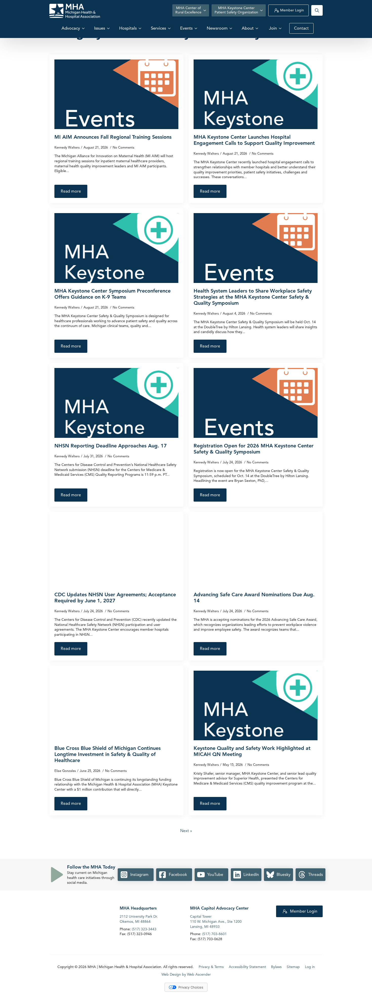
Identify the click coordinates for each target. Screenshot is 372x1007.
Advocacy (70, 28)
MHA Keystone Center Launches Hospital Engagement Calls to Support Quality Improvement (254, 140)
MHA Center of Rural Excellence (188, 10)
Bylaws (276, 967)
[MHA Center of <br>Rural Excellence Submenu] (205, 10)
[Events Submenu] (196, 28)
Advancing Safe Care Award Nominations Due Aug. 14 (254, 598)
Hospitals (128, 28)
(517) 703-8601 (214, 934)
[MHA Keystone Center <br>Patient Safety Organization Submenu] (262, 10)
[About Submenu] (257, 28)
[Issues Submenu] (109, 28)
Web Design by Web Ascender (186, 974)
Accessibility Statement (247, 967)
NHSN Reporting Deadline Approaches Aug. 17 (110, 446)
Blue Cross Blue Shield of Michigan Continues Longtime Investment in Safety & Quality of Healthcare (107, 754)
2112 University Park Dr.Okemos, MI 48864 (139, 919)
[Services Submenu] (170, 28)
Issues (99, 28)
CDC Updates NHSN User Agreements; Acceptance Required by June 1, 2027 (115, 598)
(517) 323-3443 (144, 929)
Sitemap (293, 967)
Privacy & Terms (211, 967)
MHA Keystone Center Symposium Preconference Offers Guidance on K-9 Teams (112, 294)
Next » (186, 830)
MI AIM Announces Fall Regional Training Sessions (113, 137)
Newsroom (217, 28)
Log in (310, 967)
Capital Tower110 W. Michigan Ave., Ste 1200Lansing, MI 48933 (216, 922)
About (248, 28)
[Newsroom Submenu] (231, 28)
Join (273, 28)
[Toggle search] (317, 10)
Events (186, 28)
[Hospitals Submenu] (140, 28)
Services (158, 28)
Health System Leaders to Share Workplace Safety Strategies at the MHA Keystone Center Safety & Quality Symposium (253, 297)
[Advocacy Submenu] (84, 28)
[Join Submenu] (280, 28)
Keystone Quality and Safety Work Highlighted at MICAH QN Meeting (252, 751)
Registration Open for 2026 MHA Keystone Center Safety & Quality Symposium (254, 449)
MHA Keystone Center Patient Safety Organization (236, 10)
